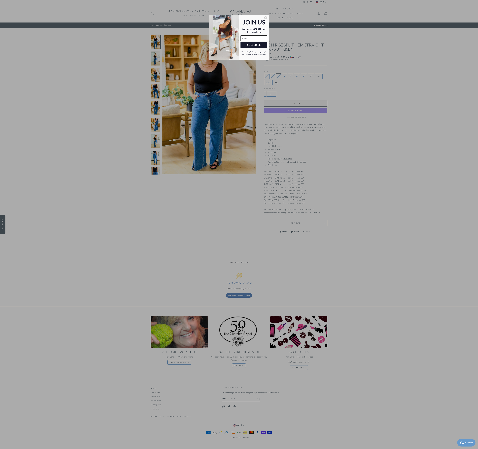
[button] (265, 17)
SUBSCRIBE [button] (254, 44)
